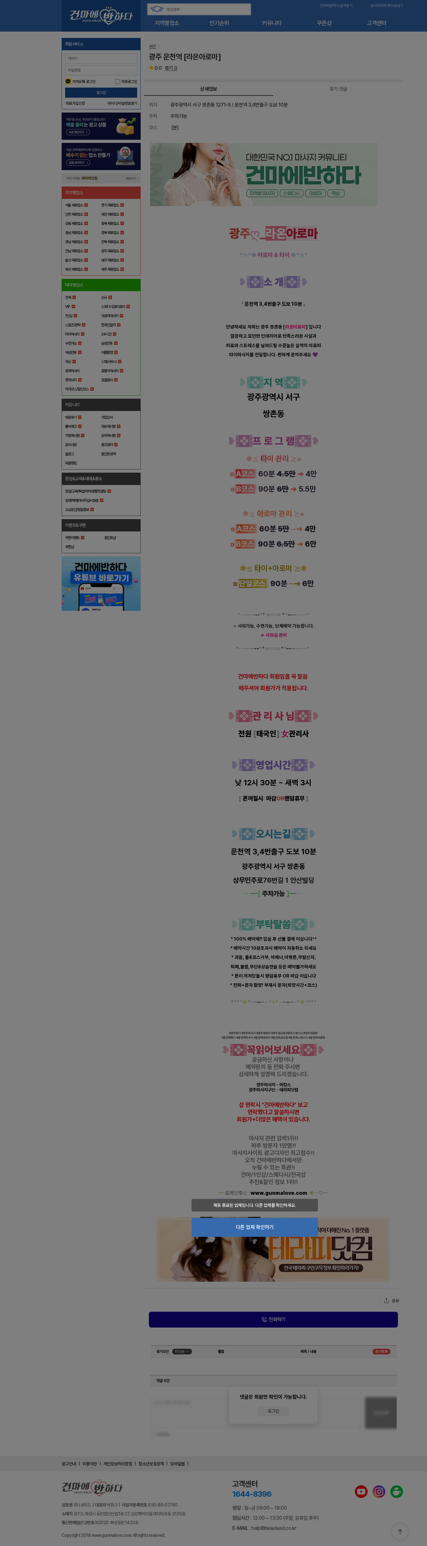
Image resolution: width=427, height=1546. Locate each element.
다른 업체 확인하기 (255, 1227)
